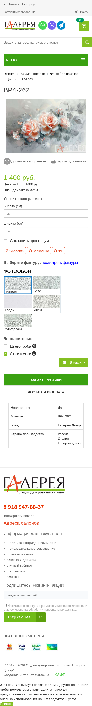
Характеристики (46, 380)
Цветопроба (21, 346)
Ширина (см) (13, 223)
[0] (83, 26)
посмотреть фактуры (60, 263)
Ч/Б (60, 251)
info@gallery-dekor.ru (20, 516)
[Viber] (52, 25)
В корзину (77, 362)
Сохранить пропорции (29, 241)
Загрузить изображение (20, 12)
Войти (83, 12)
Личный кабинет (19, 565)
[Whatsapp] (42, 25)
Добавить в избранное (28, 161)
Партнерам (16, 571)
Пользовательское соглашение (31, 548)
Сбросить (16, 251)
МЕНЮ (11, 60)
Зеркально (40, 251)
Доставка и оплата (46, 392)
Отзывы (13, 577)
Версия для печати (70, 161)
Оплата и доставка (21, 560)
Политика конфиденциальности (31, 543)
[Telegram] (61, 25)
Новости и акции (20, 554)
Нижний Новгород (21, 4)
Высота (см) (13, 206)
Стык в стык (21, 354)
